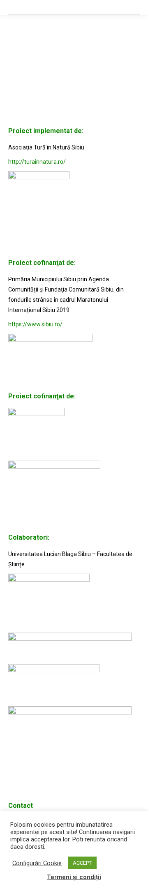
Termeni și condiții (74, 877)
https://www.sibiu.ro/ (35, 324)
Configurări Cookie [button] (37, 863)
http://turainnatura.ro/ (37, 161)
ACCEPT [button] (82, 863)
